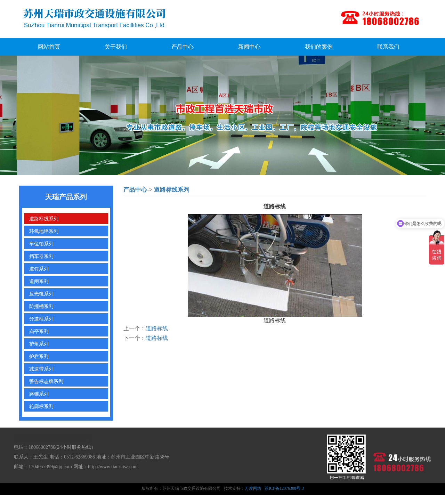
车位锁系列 (41, 243)
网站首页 (49, 47)
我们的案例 (319, 47)
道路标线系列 (43, 218)
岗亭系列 (39, 330)
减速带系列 (41, 368)
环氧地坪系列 (43, 230)
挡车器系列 (41, 255)
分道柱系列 (41, 318)
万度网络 (253, 488)
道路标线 (157, 328)
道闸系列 (39, 280)
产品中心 (182, 47)
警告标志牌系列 (46, 381)
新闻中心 (249, 47)
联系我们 (388, 47)
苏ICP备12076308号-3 (284, 488)
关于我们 (116, 47)
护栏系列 (39, 355)
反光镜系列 (41, 293)
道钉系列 (39, 268)
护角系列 (39, 343)
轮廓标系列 (41, 406)
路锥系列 (39, 393)
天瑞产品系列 (66, 197)
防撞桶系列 (41, 305)
